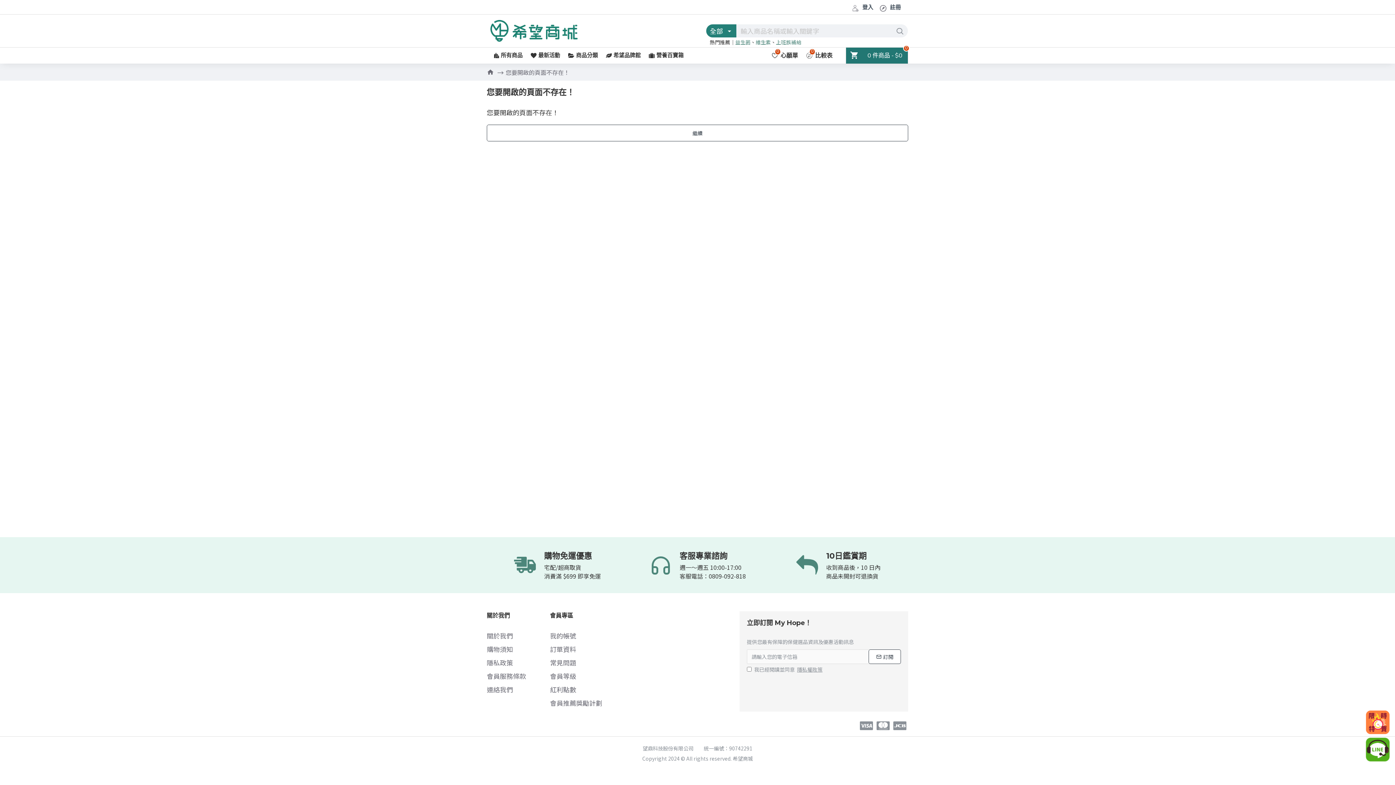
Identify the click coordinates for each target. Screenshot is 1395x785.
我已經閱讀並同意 (788, 669)
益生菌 (743, 42)
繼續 (697, 133)
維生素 (763, 42)
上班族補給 (788, 42)
